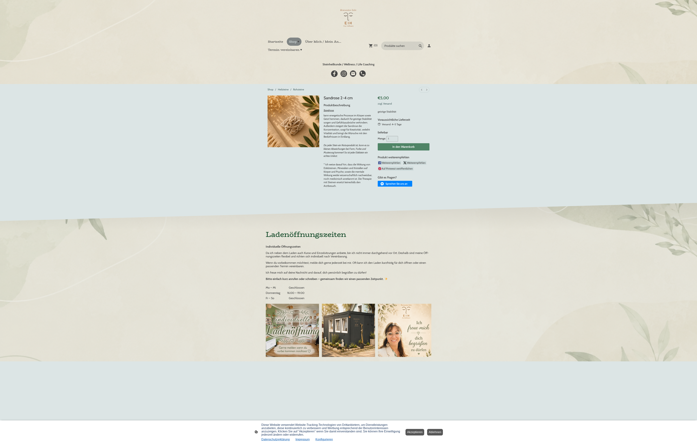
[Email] (353, 73)
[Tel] (362, 73)
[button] (395, 184)
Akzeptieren (415, 432)
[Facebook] (334, 73)
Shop (270, 89)
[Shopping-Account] (429, 46)
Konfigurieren (324, 439)
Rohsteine (298, 89)
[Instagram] (344, 73)
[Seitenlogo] (348, 19)
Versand (387, 103)
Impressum (302, 439)
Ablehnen (435, 432)
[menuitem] (421, 89)
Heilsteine (283, 89)
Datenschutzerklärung (275, 439)
